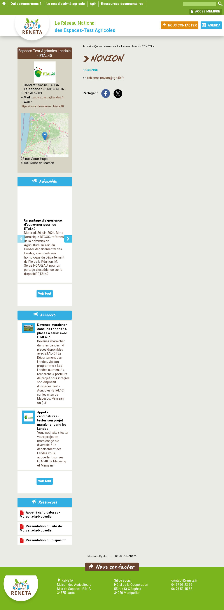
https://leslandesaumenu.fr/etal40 (42, 106)
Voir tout (44, 293)
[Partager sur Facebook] (105, 93)
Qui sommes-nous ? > (107, 46)
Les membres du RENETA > (137, 46)
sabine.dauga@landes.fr (48, 97)
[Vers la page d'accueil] (32, 30)
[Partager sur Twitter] (118, 93)
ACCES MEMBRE (207, 11)
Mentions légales (97, 556)
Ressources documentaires (122, 4)
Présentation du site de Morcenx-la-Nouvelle (41, 528)
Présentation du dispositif (45, 540)
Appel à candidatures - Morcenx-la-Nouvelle (40, 514)
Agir (93, 4)
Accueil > (88, 46)
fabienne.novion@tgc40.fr (105, 78)
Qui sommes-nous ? (25, 4)
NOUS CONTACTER (182, 25)
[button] (44, 136)
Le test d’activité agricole (65, 4)
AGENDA (214, 25)
